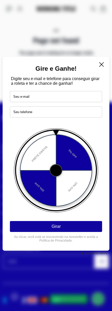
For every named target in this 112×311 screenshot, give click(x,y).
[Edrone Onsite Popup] (56, 155)
